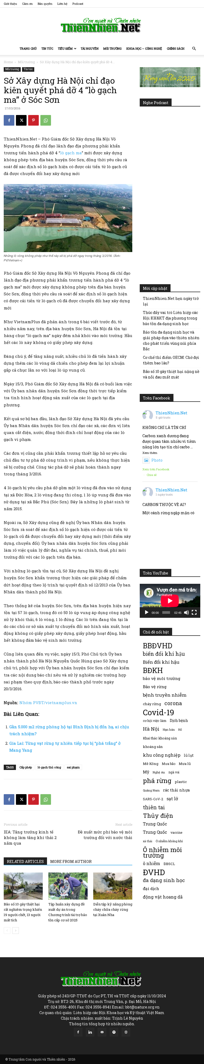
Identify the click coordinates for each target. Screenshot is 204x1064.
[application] (170, 601)
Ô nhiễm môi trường (162, 852)
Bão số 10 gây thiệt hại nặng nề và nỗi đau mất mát (171, 374)
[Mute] (186, 612)
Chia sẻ (152, 475)
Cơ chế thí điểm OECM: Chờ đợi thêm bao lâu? (171, 360)
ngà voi (173, 772)
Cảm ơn (27, 4)
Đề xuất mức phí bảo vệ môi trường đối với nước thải (105, 834)
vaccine (176, 832)
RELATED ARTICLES (25, 861)
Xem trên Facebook (155, 469)
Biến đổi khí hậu (161, 662)
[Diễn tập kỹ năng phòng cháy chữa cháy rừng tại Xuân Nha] (112, 886)
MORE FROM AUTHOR (71, 861)
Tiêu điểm (65, 48)
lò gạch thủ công (49, 767)
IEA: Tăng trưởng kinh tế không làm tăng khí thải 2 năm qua (30, 837)
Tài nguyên (90, 48)
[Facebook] (9, 120)
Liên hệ (62, 4)
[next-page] (15, 930)
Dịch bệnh (179, 720)
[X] (21, 120)
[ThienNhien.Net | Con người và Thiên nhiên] (102, 25)
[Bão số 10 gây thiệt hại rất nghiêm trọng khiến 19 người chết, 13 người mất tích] (23, 886)
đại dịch (151, 888)
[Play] (146, 612)
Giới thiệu (10, 4)
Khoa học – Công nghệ (144, 48)
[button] (194, 48)
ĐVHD (154, 872)
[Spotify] (114, 1032)
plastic (181, 781)
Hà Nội (151, 729)
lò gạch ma (71, 152)
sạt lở (172, 798)
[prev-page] (7, 930)
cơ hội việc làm (154, 720)
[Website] (126, 1032)
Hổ (180, 729)
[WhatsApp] (45, 120)
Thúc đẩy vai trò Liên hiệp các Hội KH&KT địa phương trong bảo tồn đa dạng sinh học (170, 318)
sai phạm (73, 767)
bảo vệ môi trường (161, 678)
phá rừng (157, 780)
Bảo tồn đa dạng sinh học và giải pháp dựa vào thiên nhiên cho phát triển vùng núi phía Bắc (171, 340)
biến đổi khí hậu (164, 654)
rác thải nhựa (176, 790)
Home (8, 62)
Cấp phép (25, 767)
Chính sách (175, 48)
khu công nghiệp (161, 755)
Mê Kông (150, 763)
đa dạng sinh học (164, 880)
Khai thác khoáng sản (160, 738)
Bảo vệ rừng (155, 686)
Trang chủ (28, 48)
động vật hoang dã (162, 897)
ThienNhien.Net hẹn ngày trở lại (171, 301)
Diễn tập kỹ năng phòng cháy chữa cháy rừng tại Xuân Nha (112, 909)
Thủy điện (158, 815)
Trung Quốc (155, 832)
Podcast (78, 4)
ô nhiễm (151, 863)
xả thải (147, 841)
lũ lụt (189, 755)
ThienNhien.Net (171, 412)
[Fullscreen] (194, 612)
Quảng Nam (151, 790)
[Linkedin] (90, 1032)
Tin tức (47, 48)
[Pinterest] (33, 120)
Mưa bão (168, 763)
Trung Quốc (155, 824)
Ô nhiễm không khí (169, 841)
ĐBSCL (169, 863)
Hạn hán (169, 729)
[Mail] (102, 1032)
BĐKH (153, 670)
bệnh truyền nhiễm (164, 695)
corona (173, 703)
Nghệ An (159, 772)
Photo (157, 460)
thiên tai (154, 807)
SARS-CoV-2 (153, 799)
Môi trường (112, 48)
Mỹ (146, 771)
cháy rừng (152, 703)
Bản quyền (45, 4)
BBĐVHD (157, 645)
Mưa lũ (185, 763)
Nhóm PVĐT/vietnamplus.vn (48, 702)
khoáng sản (153, 746)
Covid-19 (158, 712)
